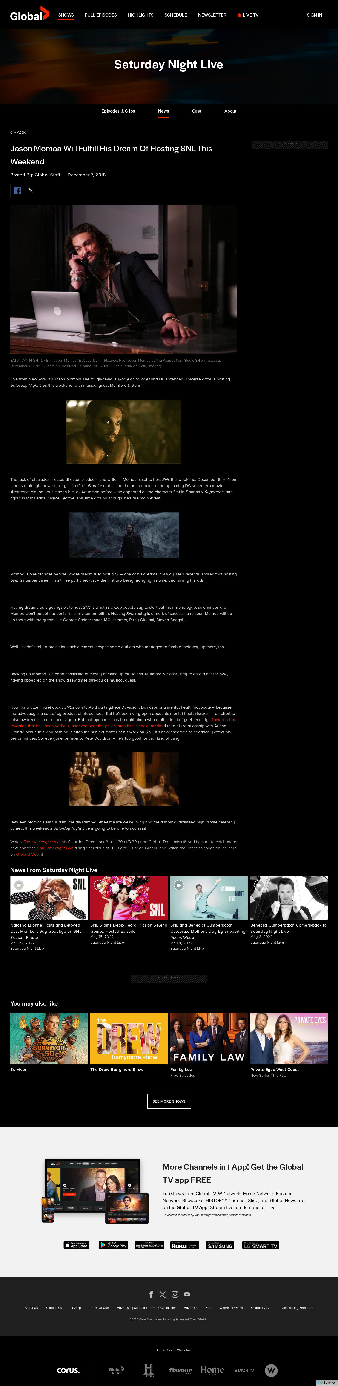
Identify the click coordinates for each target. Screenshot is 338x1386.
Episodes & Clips (118, 111)
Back (19, 132)
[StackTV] (244, 1370)
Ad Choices (328, 1382)
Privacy (75, 1307)
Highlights (141, 15)
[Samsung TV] (220, 1244)
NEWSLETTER (212, 15)
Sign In (314, 15)
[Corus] (68, 1370)
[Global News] (116, 1370)
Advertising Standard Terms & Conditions (146, 1307)
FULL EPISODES (101, 15)
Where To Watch (231, 1307)
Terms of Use (99, 1307)
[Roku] (184, 1244)
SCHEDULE (176, 15)
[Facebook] (17, 190)
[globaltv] (29, 14)
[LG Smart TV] (260, 1244)
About (230, 111)
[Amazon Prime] (149, 1244)
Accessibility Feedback (297, 1307)
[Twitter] (31, 190)
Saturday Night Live (41, 842)
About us (31, 1307)
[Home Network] (212, 1370)
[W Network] (271, 1370)
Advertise (191, 1307)
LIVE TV (250, 15)
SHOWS (66, 15)
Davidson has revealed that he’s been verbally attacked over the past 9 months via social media (123, 723)
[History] (148, 1370)
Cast (196, 111)
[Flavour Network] (180, 1370)
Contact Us (54, 1307)
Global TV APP (261, 1307)
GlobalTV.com (29, 854)
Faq (208, 1307)
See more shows (169, 1101)
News (163, 111)
